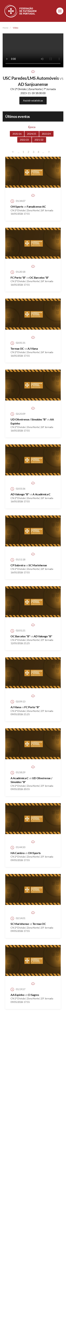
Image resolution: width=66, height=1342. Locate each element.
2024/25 (31, 133)
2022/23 (24, 139)
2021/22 (38, 139)
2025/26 (16, 133)
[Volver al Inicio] (21, 10)
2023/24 (46, 133)
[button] (59, 11)
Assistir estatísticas (33, 100)
